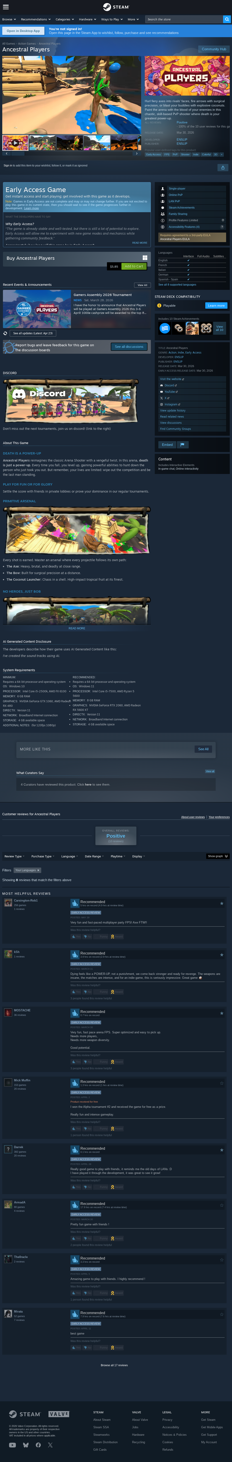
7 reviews (19, 1320)
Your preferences (219, 817)
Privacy (167, 1419)
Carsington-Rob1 (26, 900)
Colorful (206, 154)
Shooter (185, 154)
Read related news (172, 416)
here (88, 784)
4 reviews (19, 1211)
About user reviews (193, 817)
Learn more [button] (216, 305)
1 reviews (19, 909)
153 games (20, 1085)
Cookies (167, 1442)
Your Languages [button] (25, 870)
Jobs (135, 1427)
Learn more (31, 208)
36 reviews (20, 1015)
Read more (139, 242)
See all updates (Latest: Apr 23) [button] (33, 333)
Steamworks (101, 1434)
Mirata (18, 1311)
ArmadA (19, 1202)
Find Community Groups (175, 428)
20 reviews (20, 1088)
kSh (16, 952)
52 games (19, 1316)
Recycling (138, 1442)
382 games (20, 1151)
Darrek (18, 1147)
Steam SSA (101, 1427)
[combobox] (184, 19)
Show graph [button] (215, 856)
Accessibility (170, 1427)
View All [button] (142, 285)
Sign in (8, 165)
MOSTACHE (22, 1010)
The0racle (21, 1257)
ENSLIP (182, 139)
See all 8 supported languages (177, 284)
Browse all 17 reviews (114, 1365)
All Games (8, 43)
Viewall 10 (219, 328)
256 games (20, 905)
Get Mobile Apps (212, 1427)
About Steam (102, 1419)
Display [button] (137, 856)
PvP (175, 154)
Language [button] (68, 856)
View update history (173, 410)
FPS (166, 154)
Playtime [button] (116, 856)
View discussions (171, 422)
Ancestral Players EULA (175, 239)
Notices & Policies (174, 1434)
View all (210, 771)
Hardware (138, 1434)
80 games (19, 1207)
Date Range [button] (93, 856)
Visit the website (171, 379)
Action (172, 352)
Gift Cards (100, 1449)
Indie (195, 154)
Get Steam (208, 1419)
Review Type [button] (13, 856)
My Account (209, 1442)
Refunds (167, 1449)
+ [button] (221, 154)
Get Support (209, 1434)
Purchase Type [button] (41, 856)
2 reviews (19, 1261)
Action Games (27, 43)
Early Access (153, 154)
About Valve (140, 1419)
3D (215, 154)
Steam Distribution (105, 1442)
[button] (9, 19)
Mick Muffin (22, 1080)
